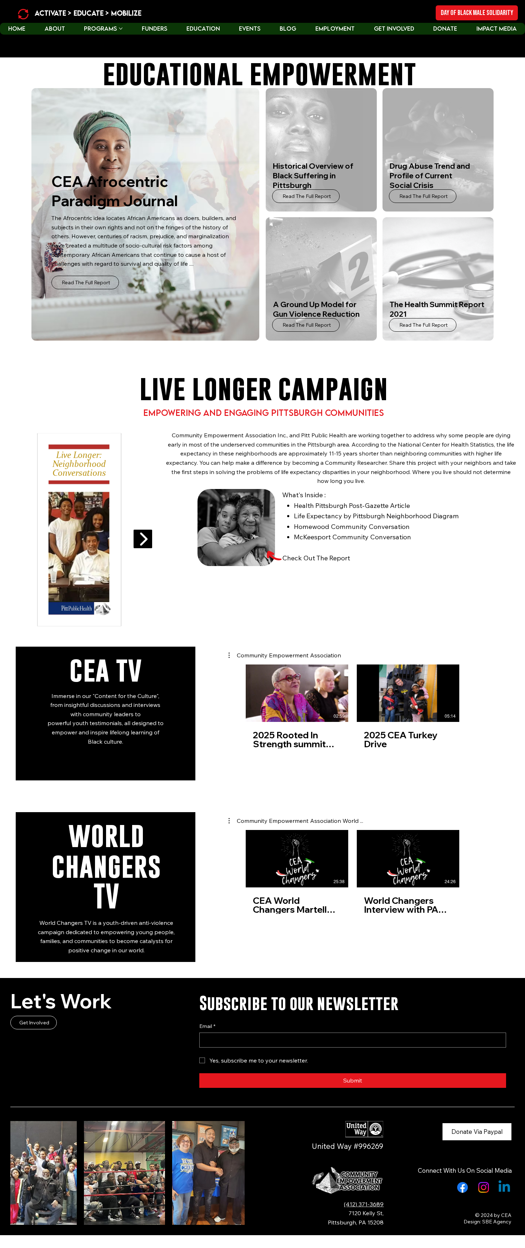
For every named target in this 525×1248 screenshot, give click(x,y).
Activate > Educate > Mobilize (88, 13)
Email (207, 1026)
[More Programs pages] (120, 28)
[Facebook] (462, 1187)
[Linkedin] (504, 1187)
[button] (285, 655)
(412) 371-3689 (364, 1204)
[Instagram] (483, 1187)
